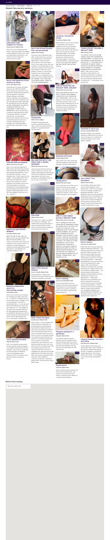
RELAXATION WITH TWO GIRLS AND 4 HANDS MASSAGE (41, 162)
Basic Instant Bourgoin (40, 318)
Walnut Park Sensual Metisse (39, 269)
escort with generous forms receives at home (18, 81)
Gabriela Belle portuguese (17, 162)
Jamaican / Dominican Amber (65, 37)
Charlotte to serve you (90, 129)
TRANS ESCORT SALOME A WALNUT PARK (92, 49)
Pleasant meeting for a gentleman (65, 333)
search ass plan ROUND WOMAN (16, 230)
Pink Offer (35, 215)
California (29, 5)
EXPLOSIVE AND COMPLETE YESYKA (15, 44)
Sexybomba (36, 118)
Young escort (61, 181)
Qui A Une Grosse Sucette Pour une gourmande (41, 49)
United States (21, 5)
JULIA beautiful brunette (16, 340)
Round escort (61, 365)
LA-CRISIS (9, 2)
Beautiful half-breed (64, 156)
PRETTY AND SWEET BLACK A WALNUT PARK (66, 217)
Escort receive (86, 242)
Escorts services (10, 5)
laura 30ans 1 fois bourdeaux (88, 179)
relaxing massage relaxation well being (92, 340)
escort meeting (62, 279)
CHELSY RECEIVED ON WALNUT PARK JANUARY (66, 87)
